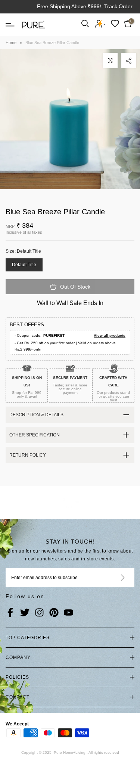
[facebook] (10, 613)
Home (11, 42)
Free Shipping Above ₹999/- (70, 6)
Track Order (118, 6)
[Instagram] (39, 613)
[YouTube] (68, 613)
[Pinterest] (54, 613)
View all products (109, 335)
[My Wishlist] (115, 23)
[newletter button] (113, 577)
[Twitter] (24, 613)
